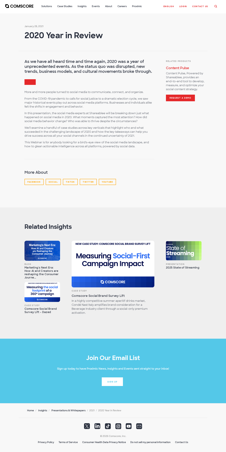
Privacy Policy (46, 442)
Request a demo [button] (180, 98)
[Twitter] (87, 427)
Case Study (32, 305)
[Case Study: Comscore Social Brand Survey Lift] (113, 264)
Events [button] (96, 6)
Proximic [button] (137, 6)
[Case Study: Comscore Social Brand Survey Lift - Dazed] (42, 292)
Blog (27, 264)
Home (30, 410)
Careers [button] (122, 6)
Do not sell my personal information (150, 442)
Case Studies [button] (64, 6)
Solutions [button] (46, 6)
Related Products (178, 61)
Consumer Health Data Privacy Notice (104, 442)
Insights (42, 410)
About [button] (108, 6)
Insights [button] (82, 6)
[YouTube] (129, 427)
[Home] (19, 8)
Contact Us (181, 442)
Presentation (175, 264)
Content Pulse (177, 68)
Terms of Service (68, 442)
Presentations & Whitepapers (68, 410)
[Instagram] (118, 427)
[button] (169, 8)
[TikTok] (108, 427)
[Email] (139, 427)
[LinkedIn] (97, 427)
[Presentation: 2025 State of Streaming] (184, 251)
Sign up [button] (112, 382)
